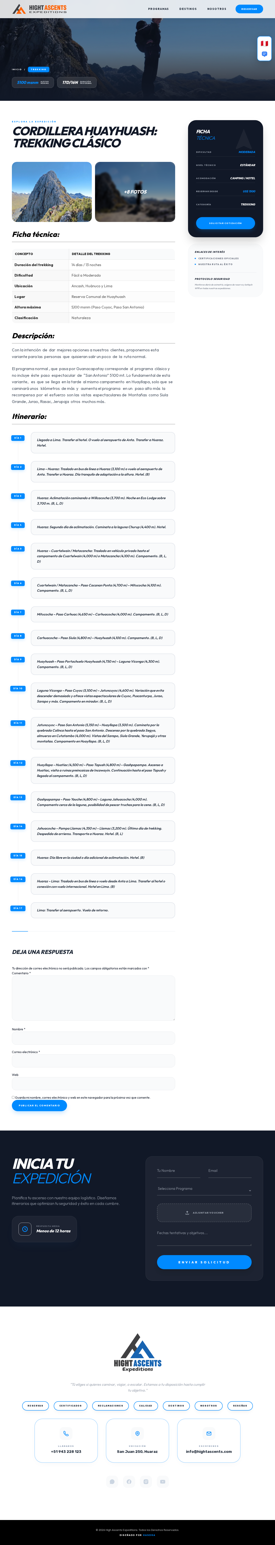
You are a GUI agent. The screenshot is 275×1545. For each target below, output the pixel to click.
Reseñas (240, 1405)
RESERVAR (249, 8)
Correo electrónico (26, 1052)
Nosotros (208, 1405)
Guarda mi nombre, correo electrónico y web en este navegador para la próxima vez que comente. (82, 1097)
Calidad (145, 1405)
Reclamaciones (110, 1405)
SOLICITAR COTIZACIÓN (225, 223)
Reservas (35, 1405)
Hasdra (149, 1535)
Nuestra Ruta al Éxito (215, 264)
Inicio (17, 69)
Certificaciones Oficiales (218, 258)
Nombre (18, 1029)
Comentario (21, 973)
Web (15, 1075)
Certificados (70, 1405)
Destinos (176, 1405)
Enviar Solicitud (204, 1262)
